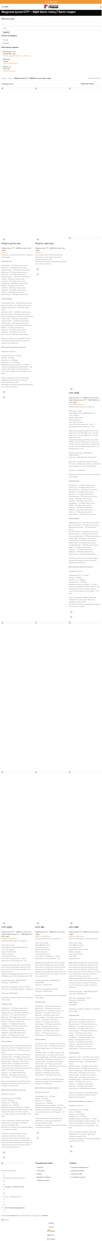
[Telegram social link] (56, 2)
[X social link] (48, 2)
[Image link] (11, 1164)
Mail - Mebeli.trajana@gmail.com (15, 1208)
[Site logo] (51, 6)
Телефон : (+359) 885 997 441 (14, 1187)
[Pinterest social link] (51, 2)
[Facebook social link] (46, 2)
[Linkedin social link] (53, 2)
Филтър (6, 32)
